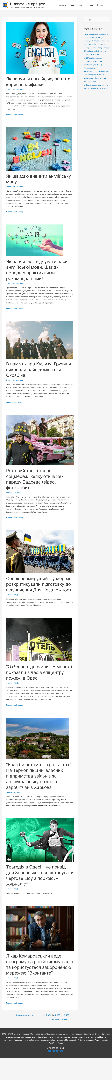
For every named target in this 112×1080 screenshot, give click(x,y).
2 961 (48, 1015)
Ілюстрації (90, 5)
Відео (72, 5)
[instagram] (58, 1051)
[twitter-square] (62, 1051)
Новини (9, 493)
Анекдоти (62, 5)
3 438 (66, 1015)
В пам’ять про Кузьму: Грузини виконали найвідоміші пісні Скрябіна (38, 369)
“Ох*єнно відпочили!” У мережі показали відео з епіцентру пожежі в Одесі (39, 672)
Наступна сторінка (60, 1019)
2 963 (57, 1015)
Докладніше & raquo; (14, 115)
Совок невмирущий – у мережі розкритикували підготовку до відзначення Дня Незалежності (39, 584)
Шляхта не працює (27, 4)
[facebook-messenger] (54, 1051)
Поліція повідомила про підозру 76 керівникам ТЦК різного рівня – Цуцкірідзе (97, 51)
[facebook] (50, 1051)
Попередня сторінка (24, 1015)
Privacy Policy (102, 5)
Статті (79, 5)
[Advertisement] (97, 127)
